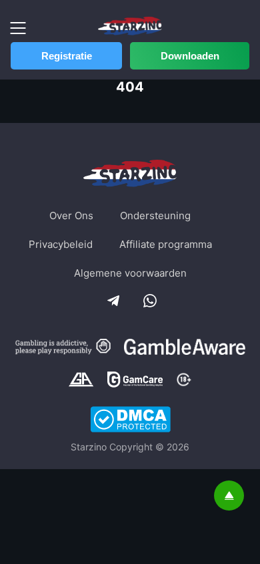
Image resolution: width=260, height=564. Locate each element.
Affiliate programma (165, 244)
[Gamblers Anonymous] (81, 381)
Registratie (66, 55)
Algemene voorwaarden (130, 273)
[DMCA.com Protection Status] (130, 420)
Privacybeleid (61, 244)
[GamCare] (135, 381)
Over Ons (71, 215)
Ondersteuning (155, 215)
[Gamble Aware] (184, 348)
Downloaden (190, 55)
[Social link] (112, 299)
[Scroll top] (229, 495)
